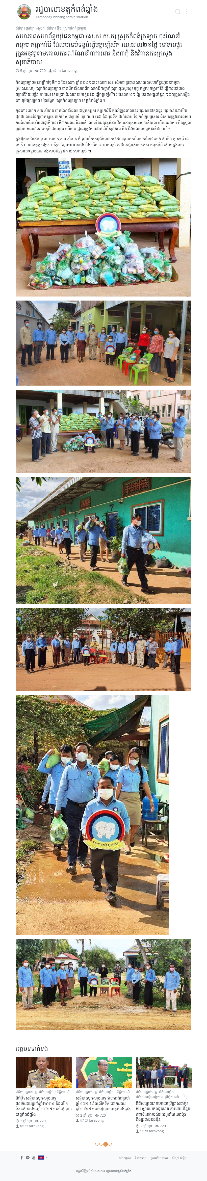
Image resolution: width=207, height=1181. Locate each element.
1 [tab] (96, 1144)
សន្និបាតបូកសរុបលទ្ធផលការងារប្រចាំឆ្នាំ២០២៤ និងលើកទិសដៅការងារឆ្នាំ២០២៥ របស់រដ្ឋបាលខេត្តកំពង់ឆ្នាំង (43, 1103)
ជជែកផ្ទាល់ (125, 1158)
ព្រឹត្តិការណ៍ (63, 1091)
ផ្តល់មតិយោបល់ (159, 1158)
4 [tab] (109, 1144)
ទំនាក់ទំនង (140, 1158)
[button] (186, 12)
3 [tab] (105, 1144)
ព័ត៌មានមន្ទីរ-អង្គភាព (89, 1096)
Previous (22, 1097)
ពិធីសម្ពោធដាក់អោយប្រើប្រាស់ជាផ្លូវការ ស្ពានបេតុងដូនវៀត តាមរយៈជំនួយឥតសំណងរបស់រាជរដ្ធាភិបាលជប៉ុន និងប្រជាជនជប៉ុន (104, 1111)
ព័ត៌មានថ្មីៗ (54, 28)
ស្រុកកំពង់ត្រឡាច (74, 28)
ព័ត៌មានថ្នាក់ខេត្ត (86, 1091)
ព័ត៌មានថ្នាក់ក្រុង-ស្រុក (30, 28)
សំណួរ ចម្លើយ (179, 1158)
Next (185, 1097)
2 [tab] (100, 1144)
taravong (69, 70)
